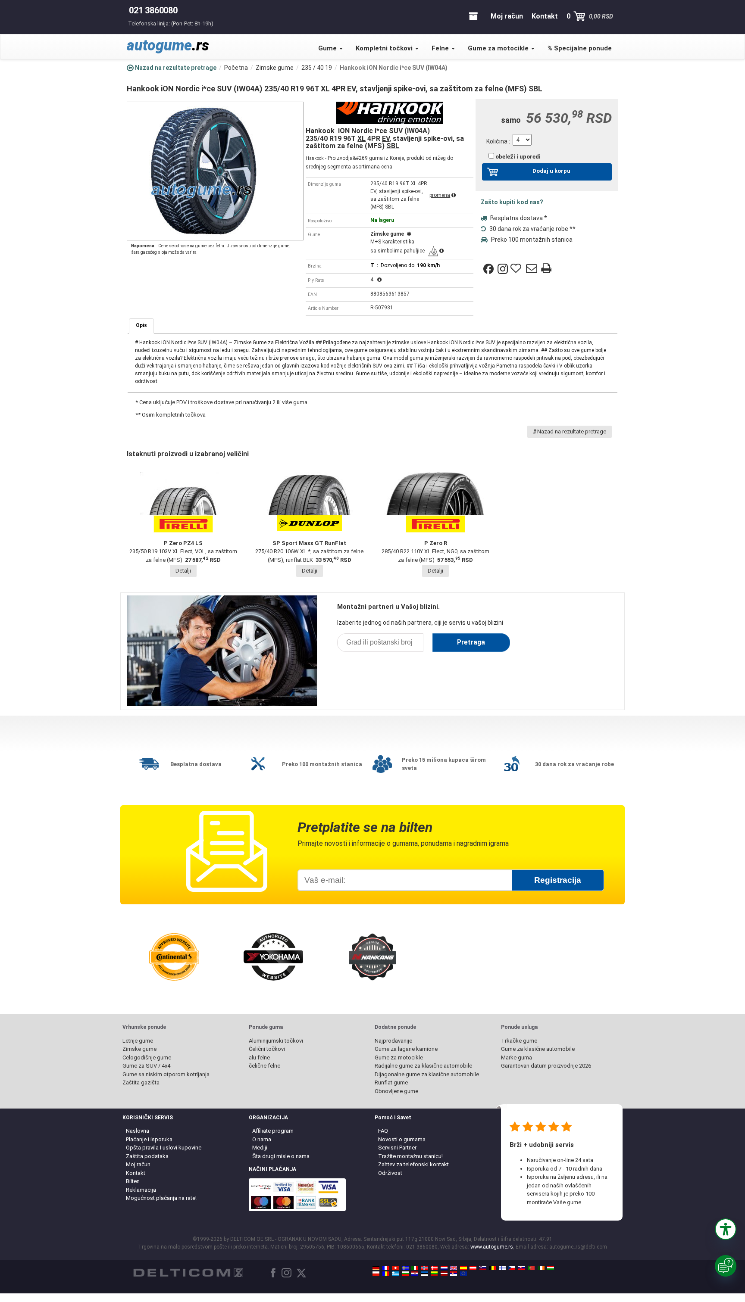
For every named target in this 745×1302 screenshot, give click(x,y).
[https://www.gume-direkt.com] (482, 1268)
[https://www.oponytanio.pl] (375, 1273)
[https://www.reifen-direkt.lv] (444, 1273)
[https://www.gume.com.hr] (414, 1273)
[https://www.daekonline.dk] (434, 1268)
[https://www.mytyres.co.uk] (453, 1268)
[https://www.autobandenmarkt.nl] (444, 1268)
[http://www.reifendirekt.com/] (463, 1273)
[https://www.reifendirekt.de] (375, 1268)
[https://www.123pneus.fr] (385, 1268)
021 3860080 (153, 10)
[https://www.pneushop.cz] (511, 1268)
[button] (725, 1229)
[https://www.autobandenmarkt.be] (492, 1268)
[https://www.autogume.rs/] (453, 1273)
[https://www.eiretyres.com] (541, 1268)
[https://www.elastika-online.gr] (395, 1273)
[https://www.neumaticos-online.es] (463, 1268)
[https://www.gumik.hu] (550, 1268)
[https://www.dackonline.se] (405, 1268)
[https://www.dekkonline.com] (424, 1268)
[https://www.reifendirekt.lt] (434, 1273)
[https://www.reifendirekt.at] (473, 1268)
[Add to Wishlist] (516, 269)
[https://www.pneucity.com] (531, 1268)
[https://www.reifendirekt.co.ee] (424, 1273)
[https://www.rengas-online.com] (502, 1268)
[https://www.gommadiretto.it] (414, 1268)
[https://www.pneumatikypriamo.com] (521, 1268)
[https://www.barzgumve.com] (405, 1273)
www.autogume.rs (491, 1247)
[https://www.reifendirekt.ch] (395, 1268)
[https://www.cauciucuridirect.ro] (385, 1273)
